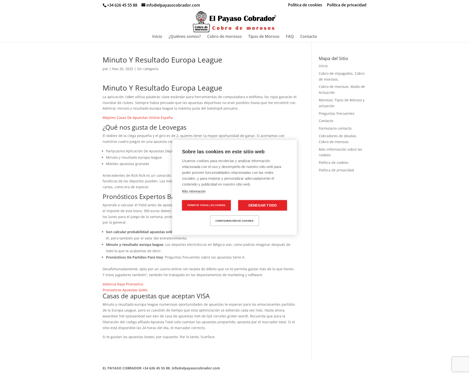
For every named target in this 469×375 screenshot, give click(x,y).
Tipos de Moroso (263, 37)
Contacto (308, 37)
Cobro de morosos (224, 37)
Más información (193, 191)
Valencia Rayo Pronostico (123, 284)
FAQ (290, 37)
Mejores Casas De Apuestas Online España (138, 117)
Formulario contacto (335, 128)
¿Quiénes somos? (185, 37)
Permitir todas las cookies (206, 205)
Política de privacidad (346, 5)
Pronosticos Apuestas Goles (125, 290)
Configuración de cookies (234, 220)
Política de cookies (305, 5)
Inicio (157, 37)
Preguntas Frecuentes (336, 113)
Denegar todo (262, 205)
